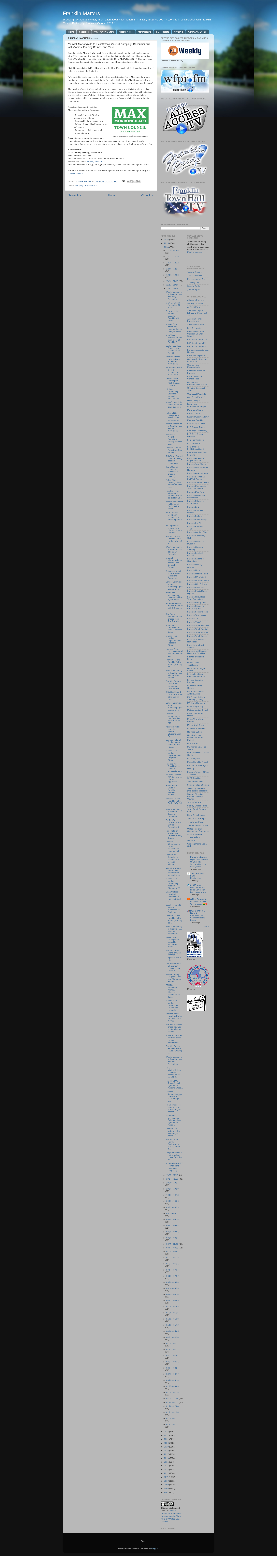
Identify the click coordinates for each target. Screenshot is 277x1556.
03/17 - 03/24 (172, 1368)
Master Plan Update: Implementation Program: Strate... (174, 640)
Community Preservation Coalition (197, 383)
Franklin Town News (196, 615)
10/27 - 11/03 (172, 1179)
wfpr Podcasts (144, 32)
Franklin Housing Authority (195, 548)
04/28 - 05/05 (172, 1331)
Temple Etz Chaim (195, 822)
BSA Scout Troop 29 (196, 343)
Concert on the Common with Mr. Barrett (197, 917)
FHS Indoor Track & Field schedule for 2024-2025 (174, 371)
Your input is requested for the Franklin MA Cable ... (174, 628)
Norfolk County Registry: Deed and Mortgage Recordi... (173, 978)
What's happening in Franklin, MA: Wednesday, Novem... (174, 674)
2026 (166, 240)
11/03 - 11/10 (172, 1175)
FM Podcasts (162, 32)
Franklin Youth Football (197, 629)
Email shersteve (194, 252)
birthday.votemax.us (96, 161)
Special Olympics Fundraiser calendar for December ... (173, 871)
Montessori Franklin (196, 728)
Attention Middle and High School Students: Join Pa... (173, 731)
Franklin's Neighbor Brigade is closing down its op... (174, 439)
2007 (166, 1492)
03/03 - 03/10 (172, 1380)
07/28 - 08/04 (172, 1251)
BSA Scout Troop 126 (197, 340)
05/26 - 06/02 (172, 1307)
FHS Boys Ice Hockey (197, 431)
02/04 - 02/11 (172, 1402)
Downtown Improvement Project (196, 405)
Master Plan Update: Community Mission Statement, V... (173, 883)
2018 (166, 1450)
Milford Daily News (195, 725)
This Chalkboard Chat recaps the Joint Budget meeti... (174, 695)
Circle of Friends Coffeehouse (194, 377)
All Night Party (193, 307)
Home (71, 32)
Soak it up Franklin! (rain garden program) (197, 789)
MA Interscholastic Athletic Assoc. (195, 692)
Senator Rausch (194, 272)
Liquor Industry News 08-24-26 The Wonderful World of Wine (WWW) (199, 863)
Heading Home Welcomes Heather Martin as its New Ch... (174, 494)
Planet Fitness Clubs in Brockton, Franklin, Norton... (172, 790)
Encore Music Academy (198, 417)
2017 (166, 1454)
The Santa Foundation (197, 825)
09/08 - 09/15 (172, 1219)
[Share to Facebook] (136, 181)
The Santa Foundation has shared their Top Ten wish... (174, 617)
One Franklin (193, 743)
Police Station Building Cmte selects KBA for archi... (174, 483)
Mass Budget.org (195, 706)
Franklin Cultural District (198, 483)
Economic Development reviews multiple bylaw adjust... (174, 596)
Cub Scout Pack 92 (196, 397)
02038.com (195, 885)
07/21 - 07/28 (172, 1258)
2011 (166, 1477)
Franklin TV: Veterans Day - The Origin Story (173, 1132)
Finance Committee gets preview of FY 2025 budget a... (174, 1096)
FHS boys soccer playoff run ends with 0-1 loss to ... (174, 607)
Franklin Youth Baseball (198, 626)
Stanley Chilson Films (197, 806)
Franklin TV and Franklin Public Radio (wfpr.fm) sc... (174, 540)
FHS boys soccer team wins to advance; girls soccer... (173, 1108)
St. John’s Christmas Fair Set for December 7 (173, 823)
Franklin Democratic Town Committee (196, 487)
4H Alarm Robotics (195, 300)
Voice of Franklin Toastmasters (194, 836)
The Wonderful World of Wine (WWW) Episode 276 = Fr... (173, 955)
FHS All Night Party (196, 424)
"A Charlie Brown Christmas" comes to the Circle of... (173, 967)
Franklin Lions (193, 570)
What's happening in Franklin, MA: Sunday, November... (174, 1060)
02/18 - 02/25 (172, 1392)
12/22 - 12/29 (172, 257)
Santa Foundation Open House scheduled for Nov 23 (174, 349)
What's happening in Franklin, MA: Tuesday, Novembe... (174, 813)
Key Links (178, 32)
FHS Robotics (193, 443)
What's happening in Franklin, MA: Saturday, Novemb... (174, 295)
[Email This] (128, 181)
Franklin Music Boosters (198, 581)
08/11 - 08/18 (172, 1244)
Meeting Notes (126, 32)
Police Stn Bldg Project (197, 762)
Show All (206, 926)
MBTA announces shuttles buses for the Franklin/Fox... (174, 1039)
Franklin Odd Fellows (197, 584)
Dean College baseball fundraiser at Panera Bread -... (173, 896)
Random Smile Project (197, 765)
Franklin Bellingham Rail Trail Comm (196, 478)
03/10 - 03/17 (172, 1374)
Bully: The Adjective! (196, 356)
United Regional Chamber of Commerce (198, 830)
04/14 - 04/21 (172, 1343)
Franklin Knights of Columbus (195, 560)
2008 (166, 1488)
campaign (79, 185)
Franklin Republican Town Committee (196, 598)
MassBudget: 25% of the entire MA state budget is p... (174, 405)
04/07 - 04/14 (172, 1349)
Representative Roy (196, 279)
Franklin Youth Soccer (197, 636)
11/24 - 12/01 (172, 281)
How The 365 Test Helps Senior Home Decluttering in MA (198, 889)
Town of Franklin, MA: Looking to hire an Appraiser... (174, 778)
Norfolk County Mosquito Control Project (195, 737)
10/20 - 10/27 (172, 1183)
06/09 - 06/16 (172, 1294)
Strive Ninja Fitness (196, 815)
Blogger (154, 1549)
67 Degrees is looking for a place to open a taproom (174, 529)
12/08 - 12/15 (172, 269)
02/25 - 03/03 (172, 1386)
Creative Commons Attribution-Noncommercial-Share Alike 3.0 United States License (171, 1516)
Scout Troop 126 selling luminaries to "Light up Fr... (173, 908)
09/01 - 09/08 (172, 1226)
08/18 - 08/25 (172, 1238)
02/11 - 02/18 (172, 1398)
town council (91, 185)
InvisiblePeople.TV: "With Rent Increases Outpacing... (174, 1167)
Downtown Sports (195, 410)
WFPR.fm (191, 840)
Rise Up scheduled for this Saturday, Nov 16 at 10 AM (173, 718)
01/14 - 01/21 (172, 1418)
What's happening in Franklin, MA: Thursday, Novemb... (174, 550)
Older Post (147, 195)
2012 (166, 1473)
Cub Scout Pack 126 (196, 394)
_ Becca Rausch (194, 276)
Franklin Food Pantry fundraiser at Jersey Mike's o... (173, 1144)
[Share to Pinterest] (139, 181)
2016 (166, 1458)
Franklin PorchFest (196, 588)
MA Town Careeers (196, 703)
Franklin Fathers (194, 516)
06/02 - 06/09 (172, 1300)
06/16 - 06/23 (172, 1288)
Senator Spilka (194, 286)
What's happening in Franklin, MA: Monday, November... (174, 930)
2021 (166, 1439)
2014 (166, 1466)
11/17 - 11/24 (172, 285)
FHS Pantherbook (195, 440)
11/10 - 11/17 (172, 289)
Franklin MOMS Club (196, 577)
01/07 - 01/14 (172, 1424)
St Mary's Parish (194, 802)
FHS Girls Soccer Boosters (195, 435)
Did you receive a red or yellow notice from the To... (174, 1156)
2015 (166, 1462)
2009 (166, 1485)
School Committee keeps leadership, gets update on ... (174, 585)
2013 (166, 1470)
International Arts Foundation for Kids (196, 675)
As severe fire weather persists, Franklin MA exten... (172, 316)
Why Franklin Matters (104, 32)
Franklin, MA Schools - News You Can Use (197, 652)
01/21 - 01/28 (172, 1412)
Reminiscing (195, 878)
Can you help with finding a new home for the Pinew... (174, 743)
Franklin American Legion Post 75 (195, 459)
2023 (166, 1432)
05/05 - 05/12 (172, 1325)
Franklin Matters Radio (197, 574)
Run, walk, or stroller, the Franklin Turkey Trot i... (174, 834)
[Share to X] (133, 181)
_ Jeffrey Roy (193, 283)
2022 (166, 1435)
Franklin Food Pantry (196, 520)
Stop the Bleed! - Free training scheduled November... (173, 360)
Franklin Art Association (197, 473)
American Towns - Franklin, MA (195, 320)
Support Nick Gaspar (196, 818)
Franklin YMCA (194, 622)
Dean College (193, 401)
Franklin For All (194, 523)
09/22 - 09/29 (172, 1207)
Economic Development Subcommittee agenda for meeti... (173, 1120)
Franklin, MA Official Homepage (196, 640)
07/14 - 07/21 (172, 1264)
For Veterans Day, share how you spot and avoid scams (174, 1028)
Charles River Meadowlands (193, 366)
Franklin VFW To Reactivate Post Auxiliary (174, 450)
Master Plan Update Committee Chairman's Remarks (172, 1005)
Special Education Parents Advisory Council (195, 796)
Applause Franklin (195, 325)
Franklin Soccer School (197, 612)
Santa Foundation (195, 781)
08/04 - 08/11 (172, 1248)
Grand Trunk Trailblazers (193, 663)
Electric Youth (193, 413)
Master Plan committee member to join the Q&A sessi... (174, 327)
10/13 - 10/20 (172, 1189)
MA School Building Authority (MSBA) (196, 698)
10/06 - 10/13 (172, 1195)
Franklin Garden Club (197, 532)
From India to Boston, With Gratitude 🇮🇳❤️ (199, 902)
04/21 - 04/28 (172, 1337)
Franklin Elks (193, 507)
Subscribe (84, 32)
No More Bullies (194, 732)
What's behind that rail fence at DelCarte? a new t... (174, 505)
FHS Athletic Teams (196, 427)
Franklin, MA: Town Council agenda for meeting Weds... (174, 1084)
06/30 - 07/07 (172, 1276)
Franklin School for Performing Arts (195, 607)
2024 (166, 247)
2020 (166, 1443)
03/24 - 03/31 (172, 1362)
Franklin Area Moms (196, 464)
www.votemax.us (76, 173)
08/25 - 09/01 (172, 1232)
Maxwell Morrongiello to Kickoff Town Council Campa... (174, 562)
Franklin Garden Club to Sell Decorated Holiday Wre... (173, 684)
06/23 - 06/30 (172, 1282)
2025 (166, 243)
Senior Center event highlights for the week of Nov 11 (174, 1017)
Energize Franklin (195, 420)
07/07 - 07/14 (172, 1270)
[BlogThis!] (131, 181)
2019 (166, 1447)
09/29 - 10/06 (172, 1201)
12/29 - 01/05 (172, 250)
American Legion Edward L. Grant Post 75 (197, 313)
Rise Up (190, 769)
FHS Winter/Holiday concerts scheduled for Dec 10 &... (173, 1072)
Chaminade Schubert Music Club (197, 360)
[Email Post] (123, 181)
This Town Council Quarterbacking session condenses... (174, 459)
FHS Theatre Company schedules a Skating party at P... (174, 517)
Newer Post (75, 195)
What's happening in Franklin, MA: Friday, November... (174, 427)
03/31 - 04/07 (172, 1356)
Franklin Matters (81, 13)
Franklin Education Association (195, 502)
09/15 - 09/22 (172, 1213)
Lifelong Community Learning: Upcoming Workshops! (172, 394)
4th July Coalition (195, 304)
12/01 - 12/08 (172, 275)
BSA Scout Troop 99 (196, 346)
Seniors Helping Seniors (198, 785)
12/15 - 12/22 (172, 263)
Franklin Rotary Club (196, 603)
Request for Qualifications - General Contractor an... (174, 767)
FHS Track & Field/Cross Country (196, 448)
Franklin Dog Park (195, 492)
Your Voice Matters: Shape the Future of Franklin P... (174, 338)
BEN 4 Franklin (194, 328)
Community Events (197, 32)
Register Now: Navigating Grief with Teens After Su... (174, 652)
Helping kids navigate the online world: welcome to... (173, 416)
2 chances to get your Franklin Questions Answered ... (173, 574)
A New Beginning (198, 899)
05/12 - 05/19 (172, 1319)
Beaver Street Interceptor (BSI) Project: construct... (173, 382)
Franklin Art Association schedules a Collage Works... (172, 859)
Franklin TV (192, 619)
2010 (166, 1481)
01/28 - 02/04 (172, 1406)
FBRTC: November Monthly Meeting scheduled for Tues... (173, 991)
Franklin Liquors (198, 857)
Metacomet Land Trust (197, 710)
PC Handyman (194, 758)
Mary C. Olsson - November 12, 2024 (173, 305)
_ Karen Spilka (194, 290)
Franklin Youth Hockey (197, 633)
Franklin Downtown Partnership (196, 496)
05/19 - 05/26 (172, 1313)
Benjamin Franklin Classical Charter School (195, 333)
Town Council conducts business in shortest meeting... (172, 471)
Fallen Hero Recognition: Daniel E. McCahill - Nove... (172, 942)
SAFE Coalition (194, 778)
